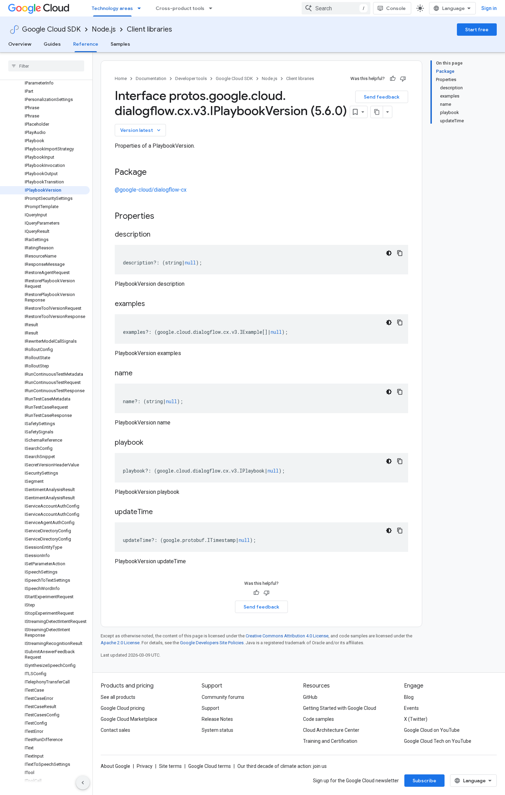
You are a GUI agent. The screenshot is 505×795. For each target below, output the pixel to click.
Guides (52, 44)
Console (396, 8)
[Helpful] (393, 78)
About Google (115, 766)
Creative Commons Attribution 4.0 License (287, 635)
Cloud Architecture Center (331, 730)
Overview (19, 44)
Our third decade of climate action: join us (282, 766)
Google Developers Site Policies (212, 642)
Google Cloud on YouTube (432, 730)
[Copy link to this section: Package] (153, 173)
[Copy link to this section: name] (139, 374)
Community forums (223, 697)
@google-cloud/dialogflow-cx (151, 189)
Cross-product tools (180, 8)
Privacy (145, 766)
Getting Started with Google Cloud (339, 708)
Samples (120, 44)
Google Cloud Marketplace (129, 719)
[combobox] (336, 8)
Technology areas (112, 8)
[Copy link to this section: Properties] (163, 217)
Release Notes (217, 719)
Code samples (318, 719)
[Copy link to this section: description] (157, 235)
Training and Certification (330, 741)
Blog (409, 697)
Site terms (170, 766)
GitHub (310, 697)
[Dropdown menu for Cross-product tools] (212, 8)
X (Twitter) (415, 719)
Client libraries (149, 29)
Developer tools (191, 78)
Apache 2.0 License (120, 642)
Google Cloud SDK (51, 29)
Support (210, 708)
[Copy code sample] (399, 253)
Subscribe (424, 780)
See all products (118, 697)
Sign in (489, 8)
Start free (477, 29)
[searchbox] (46, 65)
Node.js (104, 29)
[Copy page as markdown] (377, 112)
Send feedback (382, 97)
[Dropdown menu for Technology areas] (141, 8)
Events (411, 708)
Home (121, 78)
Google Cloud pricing (123, 708)
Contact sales (115, 730)
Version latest (141, 130)
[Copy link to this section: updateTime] (160, 512)
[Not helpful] (403, 78)
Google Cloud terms (209, 766)
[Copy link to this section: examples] (152, 304)
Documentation (151, 78)
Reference (85, 44)
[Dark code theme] (388, 253)
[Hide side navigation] (83, 783)
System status (217, 730)
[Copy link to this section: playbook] (150, 443)
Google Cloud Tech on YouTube (437, 741)
